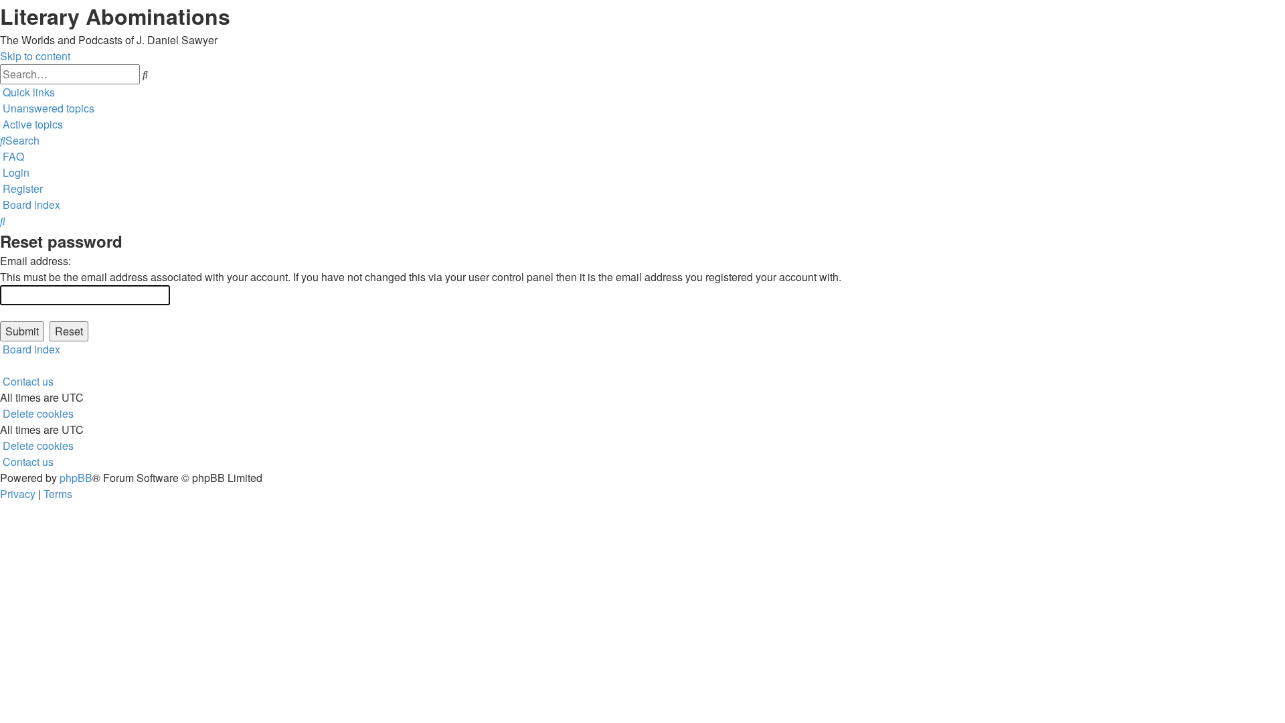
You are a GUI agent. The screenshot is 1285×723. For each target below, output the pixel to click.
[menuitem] (47, 108)
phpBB (76, 477)
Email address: (35, 260)
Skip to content (35, 56)
